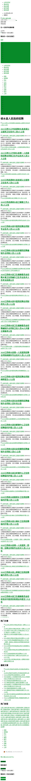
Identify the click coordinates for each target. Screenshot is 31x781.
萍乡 (5, 49)
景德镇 (6, 47)
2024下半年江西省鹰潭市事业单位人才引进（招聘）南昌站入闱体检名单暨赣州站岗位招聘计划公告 (16, 642)
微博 (2, 40)
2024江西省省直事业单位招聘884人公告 (15, 653)
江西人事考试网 (5, 707)
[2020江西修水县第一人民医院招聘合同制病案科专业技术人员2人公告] (15, 347)
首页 (5, 43)
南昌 (5, 45)
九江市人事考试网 (6, 717)
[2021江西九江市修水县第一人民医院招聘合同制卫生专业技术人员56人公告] (15, 148)
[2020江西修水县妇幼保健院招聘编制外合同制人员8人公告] (15, 444)
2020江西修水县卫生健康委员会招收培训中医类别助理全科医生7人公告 (15, 599)
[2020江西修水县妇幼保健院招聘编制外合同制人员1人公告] (15, 245)
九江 (5, 50)
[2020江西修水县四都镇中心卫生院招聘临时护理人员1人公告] (15, 420)
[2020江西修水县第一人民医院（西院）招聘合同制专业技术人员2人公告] (15, 540)
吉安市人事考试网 (24, 713)
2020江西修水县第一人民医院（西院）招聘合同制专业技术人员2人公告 (15, 548)
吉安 (5, 56)
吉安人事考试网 (5, 715)
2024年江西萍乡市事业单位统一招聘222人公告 (17, 628)
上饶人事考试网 (13, 725)
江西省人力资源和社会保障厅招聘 (19, 715)
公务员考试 (7, 2)
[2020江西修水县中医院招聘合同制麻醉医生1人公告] (15, 371)
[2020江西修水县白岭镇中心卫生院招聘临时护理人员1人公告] (15, 468)
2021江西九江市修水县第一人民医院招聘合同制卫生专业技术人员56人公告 (15, 156)
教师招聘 (6, 10)
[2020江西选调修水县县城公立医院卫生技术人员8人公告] (15, 175)
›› (8, 617)
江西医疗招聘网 (19, 135)
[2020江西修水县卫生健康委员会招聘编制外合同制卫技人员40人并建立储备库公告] (15, 320)
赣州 (5, 54)
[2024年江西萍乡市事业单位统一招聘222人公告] (17, 626)
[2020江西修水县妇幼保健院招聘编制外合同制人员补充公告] (15, 396)
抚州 (5, 60)
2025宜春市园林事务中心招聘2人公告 (14, 688)
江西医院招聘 (19, 707)
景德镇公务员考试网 (13, 713)
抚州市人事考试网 (8, 719)
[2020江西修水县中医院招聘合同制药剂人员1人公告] (15, 296)
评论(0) (9, 137)
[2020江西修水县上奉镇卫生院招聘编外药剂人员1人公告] (15, 567)
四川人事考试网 (10, 711)
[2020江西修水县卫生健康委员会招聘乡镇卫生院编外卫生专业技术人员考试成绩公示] (15, 269)
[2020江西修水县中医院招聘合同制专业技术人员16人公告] (15, 221)
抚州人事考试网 (18, 719)
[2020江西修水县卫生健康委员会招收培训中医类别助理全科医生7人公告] (15, 591)
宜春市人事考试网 (20, 721)
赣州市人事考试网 (20, 711)
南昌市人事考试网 (16, 717)
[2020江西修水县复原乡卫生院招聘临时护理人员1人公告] (15, 492)
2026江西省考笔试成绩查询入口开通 (14, 675)
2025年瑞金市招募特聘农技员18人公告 (15, 680)
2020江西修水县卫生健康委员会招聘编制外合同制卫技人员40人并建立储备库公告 (15, 328)
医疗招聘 (6, 8)
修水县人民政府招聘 (9, 721)
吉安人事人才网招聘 (22, 723)
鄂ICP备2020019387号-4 (7, 757)
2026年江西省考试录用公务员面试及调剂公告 (16, 673)
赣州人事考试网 (21, 709)
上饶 (5, 62)
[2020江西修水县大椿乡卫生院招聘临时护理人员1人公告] (15, 516)
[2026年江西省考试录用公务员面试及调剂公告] (17, 670)
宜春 (5, 58)
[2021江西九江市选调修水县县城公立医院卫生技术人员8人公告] (15, 124)
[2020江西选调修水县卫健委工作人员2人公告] (15, 198)
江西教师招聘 (6, 709)
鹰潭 (5, 52)
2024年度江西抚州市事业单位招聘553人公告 (16, 638)
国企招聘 (6, 6)
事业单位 (6, 4)
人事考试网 (11, 135)
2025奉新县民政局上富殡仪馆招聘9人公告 (16, 682)
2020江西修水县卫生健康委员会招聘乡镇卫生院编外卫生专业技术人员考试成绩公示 (15, 277)
